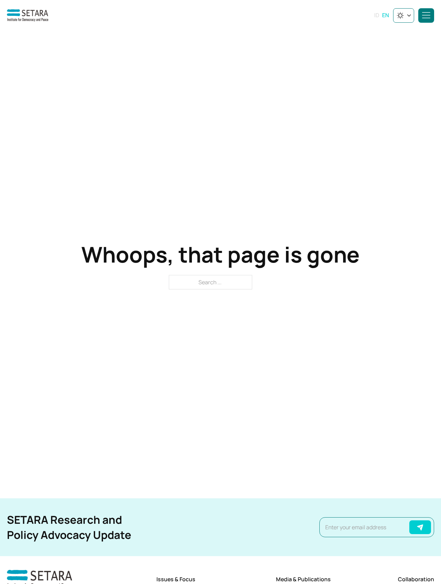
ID (376, 15)
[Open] (426, 15)
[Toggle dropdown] (409, 15)
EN (385, 15)
